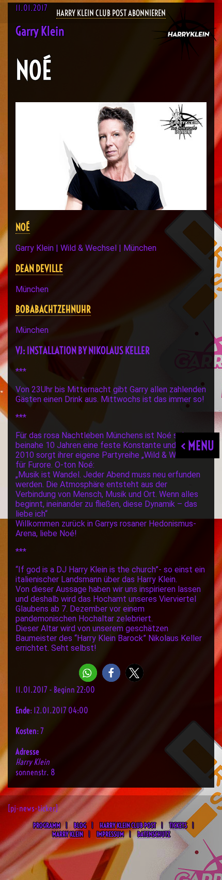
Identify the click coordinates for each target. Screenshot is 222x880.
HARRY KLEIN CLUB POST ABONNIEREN (111, 13)
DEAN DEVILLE (39, 269)
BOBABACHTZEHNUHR (53, 309)
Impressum (110, 834)
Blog (80, 825)
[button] (88, 673)
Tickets (178, 825)
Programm (46, 825)
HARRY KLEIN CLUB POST (128, 825)
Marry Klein (67, 834)
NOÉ (22, 227)
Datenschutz (153, 834)
